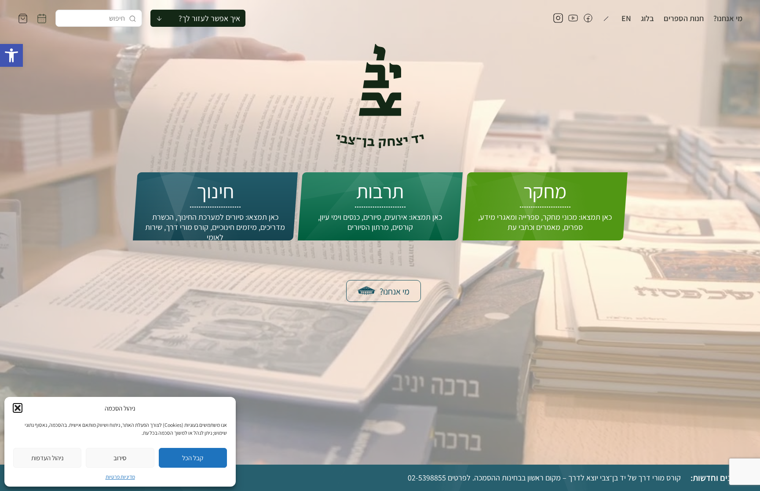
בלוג (647, 18)
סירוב (119, 458)
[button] (11, 55)
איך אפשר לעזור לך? (209, 18)
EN (626, 18)
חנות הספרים (684, 18)
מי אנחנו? (727, 18)
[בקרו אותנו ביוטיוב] (573, 18)
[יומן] (42, 18)
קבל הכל (192, 458)
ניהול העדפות (47, 458)
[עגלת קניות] (23, 18)
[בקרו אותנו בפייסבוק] (588, 18)
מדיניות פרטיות (120, 476)
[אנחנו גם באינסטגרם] (558, 18)
